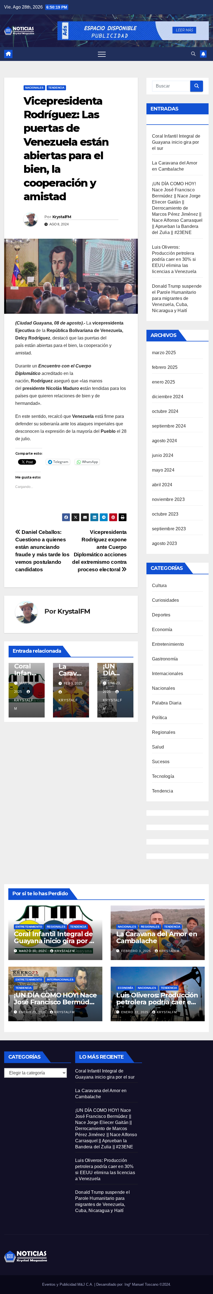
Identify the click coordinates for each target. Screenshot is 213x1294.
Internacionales (167, 673)
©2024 (164, 1284)
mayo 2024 (163, 470)
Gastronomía (165, 659)
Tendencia (56, 87)
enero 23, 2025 (33, 1012)
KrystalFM (61, 216)
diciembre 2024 (167, 396)
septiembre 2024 (169, 426)
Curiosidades (165, 600)
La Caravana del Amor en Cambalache (156, 937)
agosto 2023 (164, 543)
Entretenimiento (168, 644)
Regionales (163, 732)
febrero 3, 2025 (136, 951)
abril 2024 (162, 484)
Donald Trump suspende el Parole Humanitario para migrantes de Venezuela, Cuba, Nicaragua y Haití (177, 298)
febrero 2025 (165, 367)
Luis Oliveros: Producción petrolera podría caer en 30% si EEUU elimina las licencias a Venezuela (174, 259)
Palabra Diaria (166, 703)
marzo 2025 (164, 352)
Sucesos (160, 761)
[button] (193, 54)
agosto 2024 (164, 440)
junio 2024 (162, 455)
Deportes (161, 615)
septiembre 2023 (169, 528)
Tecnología (163, 776)
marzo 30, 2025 (33, 951)
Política (159, 717)
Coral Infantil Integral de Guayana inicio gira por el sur (176, 142)
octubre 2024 (165, 411)
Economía (162, 629)
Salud (158, 747)
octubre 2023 (165, 514)
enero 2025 (163, 382)
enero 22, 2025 (135, 1012)
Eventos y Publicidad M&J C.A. (68, 1284)
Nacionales (34, 87)
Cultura (159, 585)
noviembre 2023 (168, 499)
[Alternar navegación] (101, 54)
